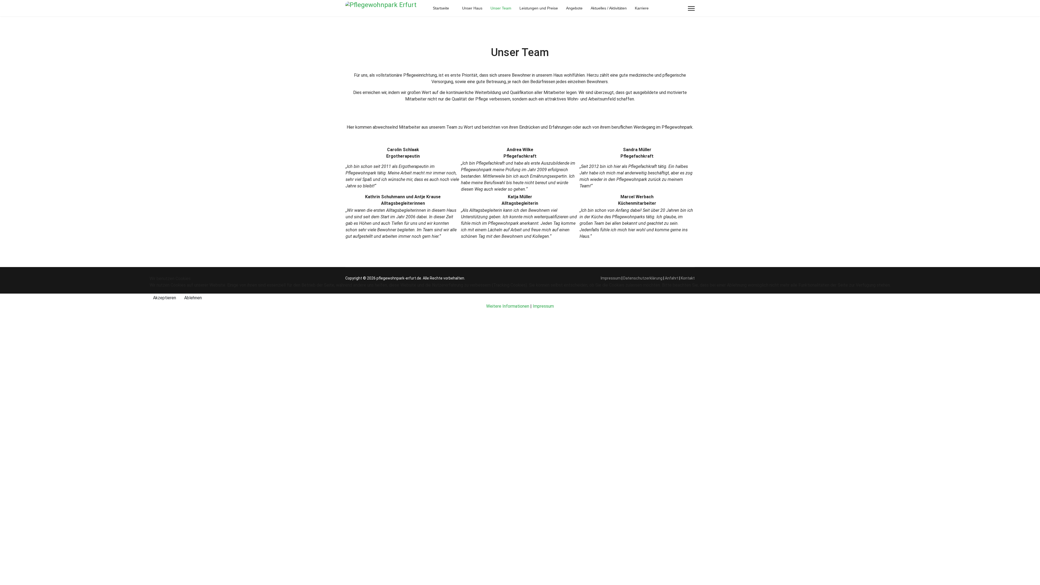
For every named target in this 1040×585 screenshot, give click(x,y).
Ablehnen (193, 297)
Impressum (543, 306)
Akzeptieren (164, 297)
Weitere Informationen (507, 306)
